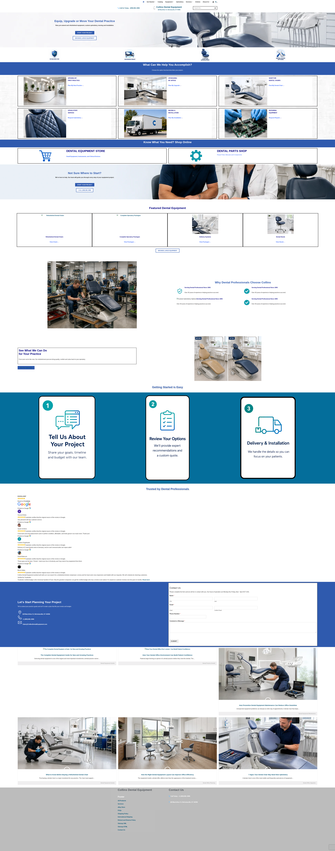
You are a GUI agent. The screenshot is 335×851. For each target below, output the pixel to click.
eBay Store (121, 807)
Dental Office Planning (209, 783)
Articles (197, 2)
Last (215, 601)
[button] (173, 1)
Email (172, 604)
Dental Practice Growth (209, 663)
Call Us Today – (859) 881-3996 (129, 8)
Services (121, 804)
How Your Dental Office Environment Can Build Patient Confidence (167, 655)
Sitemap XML (122, 823)
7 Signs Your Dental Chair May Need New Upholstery (268, 775)
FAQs (119, 810)
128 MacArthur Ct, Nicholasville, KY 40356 (36, 614)
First (171, 601)
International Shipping (125, 817)
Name (172, 595)
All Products (122, 800)
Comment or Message (177, 621)
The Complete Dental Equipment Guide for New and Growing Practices (67, 655)
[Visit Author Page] (67, 650)
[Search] (215, 8)
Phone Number (175, 614)
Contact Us (121, 830)
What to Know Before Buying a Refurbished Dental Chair (67, 775)
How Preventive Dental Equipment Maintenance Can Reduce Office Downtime (268, 705)
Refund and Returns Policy (127, 820)
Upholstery (179, 2)
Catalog (160, 2)
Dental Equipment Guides (108, 663)
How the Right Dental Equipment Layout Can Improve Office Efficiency (167, 775)
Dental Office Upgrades (309, 783)
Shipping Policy (123, 813)
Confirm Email (218, 610)
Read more (146, 580)
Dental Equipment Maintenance (307, 713)
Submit (174, 641)
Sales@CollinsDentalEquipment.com (35, 624)
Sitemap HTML (122, 826)
